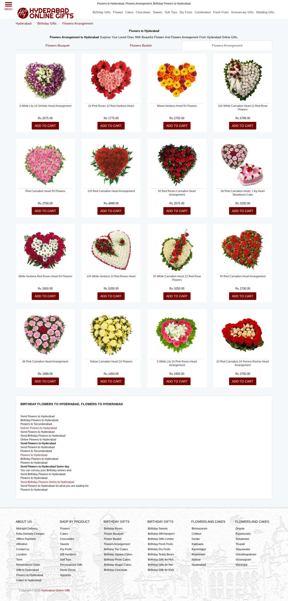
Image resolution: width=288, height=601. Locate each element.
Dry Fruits (186, 12)
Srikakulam (242, 539)
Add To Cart (45, 125)
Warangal (242, 564)
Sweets (157, 12)
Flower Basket (112, 539)
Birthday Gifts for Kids (161, 570)
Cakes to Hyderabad (28, 580)
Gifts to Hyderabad (27, 570)
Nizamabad (199, 564)
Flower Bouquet (113, 533)
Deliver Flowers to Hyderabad (38, 428)
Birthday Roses (113, 528)
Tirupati (240, 544)
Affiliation (21, 544)
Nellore (196, 559)
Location (21, 554)
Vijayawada (243, 549)
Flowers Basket (141, 45)
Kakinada (197, 544)
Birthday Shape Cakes (117, 564)
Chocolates (143, 12)
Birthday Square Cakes (118, 554)
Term (19, 559)
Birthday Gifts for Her (160, 564)
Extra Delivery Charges (30, 533)
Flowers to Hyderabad (33, 455)
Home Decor (68, 570)
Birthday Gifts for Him (160, 559)
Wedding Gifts (265, 12)
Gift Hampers (68, 554)
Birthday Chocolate (115, 570)
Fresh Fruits (221, 12)
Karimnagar (199, 549)
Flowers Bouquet (57, 45)
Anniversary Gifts (242, 12)
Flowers (118, 12)
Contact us (22, 549)
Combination (203, 12)
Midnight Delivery (27, 528)
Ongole (240, 528)
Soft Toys (171, 12)
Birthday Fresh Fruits (160, 544)
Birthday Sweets (158, 528)
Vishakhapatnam (246, 554)
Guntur (196, 539)
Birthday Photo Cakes (117, 559)
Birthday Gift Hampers (161, 533)
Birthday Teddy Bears (161, 554)
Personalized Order (28, 564)
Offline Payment (26, 539)
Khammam (198, 554)
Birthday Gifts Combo (161, 539)
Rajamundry (243, 533)
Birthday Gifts (102, 12)
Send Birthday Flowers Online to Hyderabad (47, 482)
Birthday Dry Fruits (159, 549)
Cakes (129, 12)
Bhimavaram (199, 528)
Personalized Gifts (71, 564)
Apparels (65, 575)
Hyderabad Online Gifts (55, 590)
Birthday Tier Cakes (116, 549)
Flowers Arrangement (227, 45)
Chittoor (196, 533)
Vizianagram (243, 559)
